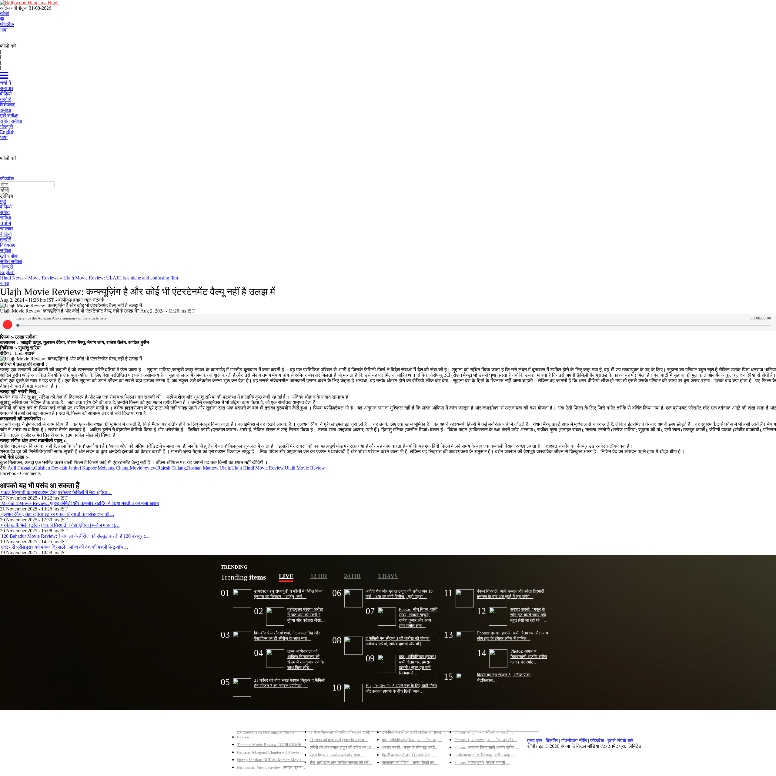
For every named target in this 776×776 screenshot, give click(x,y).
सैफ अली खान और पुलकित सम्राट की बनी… (341, 762)
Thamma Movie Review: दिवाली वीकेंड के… (271, 744)
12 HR (318, 576)
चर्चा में (5, 223)
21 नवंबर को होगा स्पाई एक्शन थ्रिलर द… (338, 740)
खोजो (4, 13)
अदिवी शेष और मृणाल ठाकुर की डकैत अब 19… (342, 747)
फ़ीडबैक (7, 24)
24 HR (352, 576)
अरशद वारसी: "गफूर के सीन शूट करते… (410, 747)
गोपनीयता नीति (574, 740)
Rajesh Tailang (171, 467)
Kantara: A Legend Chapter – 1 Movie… (270, 752)
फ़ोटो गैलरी (463, 722)
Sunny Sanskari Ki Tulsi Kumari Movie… (271, 760)
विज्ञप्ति (552, 740)
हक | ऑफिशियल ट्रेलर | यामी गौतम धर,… (412, 740)
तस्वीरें (5, 239)
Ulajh (224, 467)
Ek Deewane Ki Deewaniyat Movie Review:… (265, 734)
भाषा (4, 29)
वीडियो (6, 206)
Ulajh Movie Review (305, 467)
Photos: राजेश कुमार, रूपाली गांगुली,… (482, 762)
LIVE (286, 576)
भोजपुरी (6, 266)
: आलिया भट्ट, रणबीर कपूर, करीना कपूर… (484, 755)
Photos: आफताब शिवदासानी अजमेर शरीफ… (486, 747)
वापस (4, 283)
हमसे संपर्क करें (620, 740)
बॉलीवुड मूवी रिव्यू (251, 722)
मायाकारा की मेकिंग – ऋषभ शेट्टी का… (410, 762)
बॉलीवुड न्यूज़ (320, 722)
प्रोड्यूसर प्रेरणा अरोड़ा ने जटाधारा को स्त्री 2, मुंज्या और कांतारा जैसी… (306, 615)
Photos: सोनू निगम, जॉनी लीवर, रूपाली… (483, 732)
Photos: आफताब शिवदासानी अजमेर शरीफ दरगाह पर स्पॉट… (528, 656)
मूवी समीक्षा (9, 256)
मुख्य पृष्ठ (534, 740)
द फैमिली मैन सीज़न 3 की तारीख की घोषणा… (413, 732)
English (7, 272)
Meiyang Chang (113, 467)
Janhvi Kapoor (82, 467)
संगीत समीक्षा (11, 261)
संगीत (5, 212)
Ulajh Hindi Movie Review (257, 467)
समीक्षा (5, 217)
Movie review (143, 467)
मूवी (3, 201)
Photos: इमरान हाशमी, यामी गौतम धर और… (485, 740)
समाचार (6, 228)
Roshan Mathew (202, 467)
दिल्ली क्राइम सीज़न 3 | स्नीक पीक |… (409, 755)
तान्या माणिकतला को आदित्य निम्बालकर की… (341, 732)
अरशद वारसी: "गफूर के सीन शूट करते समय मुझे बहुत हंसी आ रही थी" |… (529, 615)
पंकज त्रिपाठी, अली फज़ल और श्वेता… (336, 755)
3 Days (388, 576)
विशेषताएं (7, 245)
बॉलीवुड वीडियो (395, 722)
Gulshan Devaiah (50, 467)
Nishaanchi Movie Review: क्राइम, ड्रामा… (271, 767)
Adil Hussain (20, 467)
